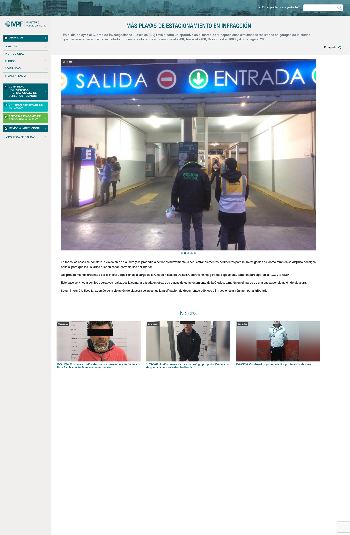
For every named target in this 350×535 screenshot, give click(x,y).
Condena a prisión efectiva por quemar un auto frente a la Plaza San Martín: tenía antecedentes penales (98, 366)
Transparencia (15, 76)
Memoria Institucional (25, 128)
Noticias (11, 47)
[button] (67, 145)
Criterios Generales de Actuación (26, 106)
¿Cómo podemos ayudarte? (279, 7)
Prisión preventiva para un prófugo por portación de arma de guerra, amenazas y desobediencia (188, 366)
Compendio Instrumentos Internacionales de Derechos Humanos (23, 92)
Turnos (10, 61)
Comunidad (13, 69)
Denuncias (16, 38)
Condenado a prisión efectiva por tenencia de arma (273, 364)
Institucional (14, 54)
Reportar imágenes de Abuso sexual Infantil (25, 118)
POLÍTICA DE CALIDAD (21, 137)
